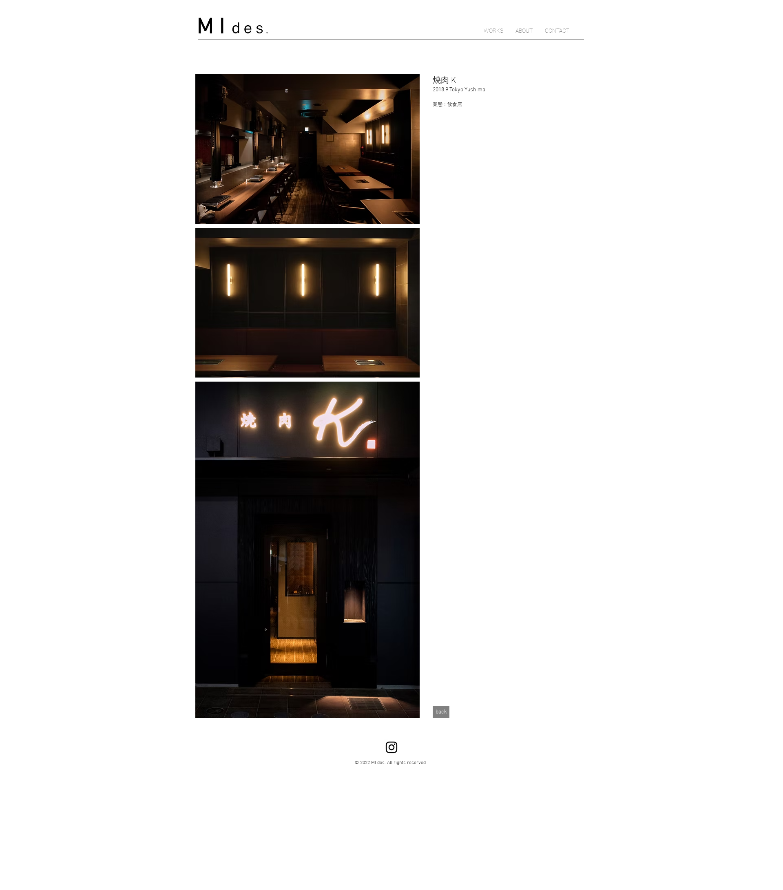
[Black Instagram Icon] (391, 747)
